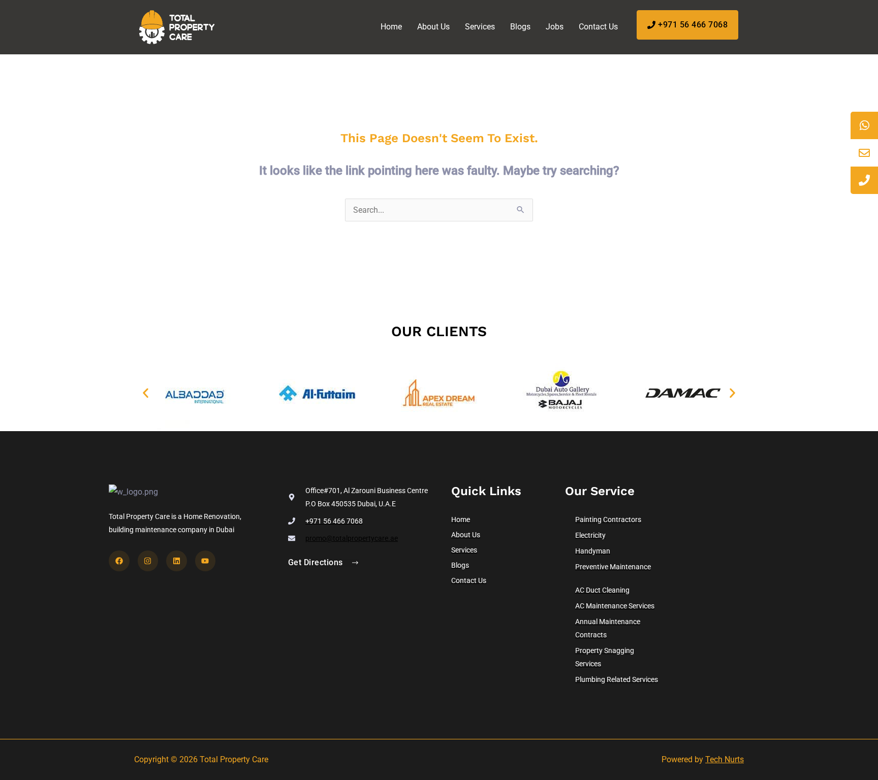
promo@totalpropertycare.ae (351, 538)
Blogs (520, 26)
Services (480, 26)
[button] (145, 393)
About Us (433, 26)
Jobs (554, 26)
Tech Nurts (724, 759)
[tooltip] (864, 125)
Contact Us (598, 26)
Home (391, 26)
